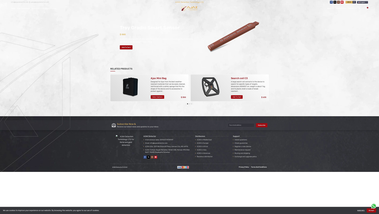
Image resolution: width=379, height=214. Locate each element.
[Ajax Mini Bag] (130, 88)
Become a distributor (205, 157)
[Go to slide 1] (187, 103)
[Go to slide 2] (189, 103)
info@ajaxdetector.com (20, 2)
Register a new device (243, 146)
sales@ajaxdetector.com (40, 2)
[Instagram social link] (338, 2)
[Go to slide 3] (191, 103)
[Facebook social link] (331, 2)
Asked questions (241, 140)
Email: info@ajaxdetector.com (156, 143)
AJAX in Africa (202, 146)
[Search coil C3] (211, 88)
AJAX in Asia (201, 150)
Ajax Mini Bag (158, 78)
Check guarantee (241, 143)
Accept (371, 210)
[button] (237, 97)
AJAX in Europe (202, 143)
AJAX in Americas (203, 153)
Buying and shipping (242, 153)
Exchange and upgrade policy (246, 157)
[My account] (359, 8)
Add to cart (126, 47)
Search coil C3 (239, 78)
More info (361, 210)
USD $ (349, 2)
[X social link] (334, 2)
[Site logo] (189, 8)
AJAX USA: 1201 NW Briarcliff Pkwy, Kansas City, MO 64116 (166, 146)
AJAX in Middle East (204, 140)
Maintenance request (243, 150)
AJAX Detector (117, 167)
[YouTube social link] (342, 2)
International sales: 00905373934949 (159, 140)
